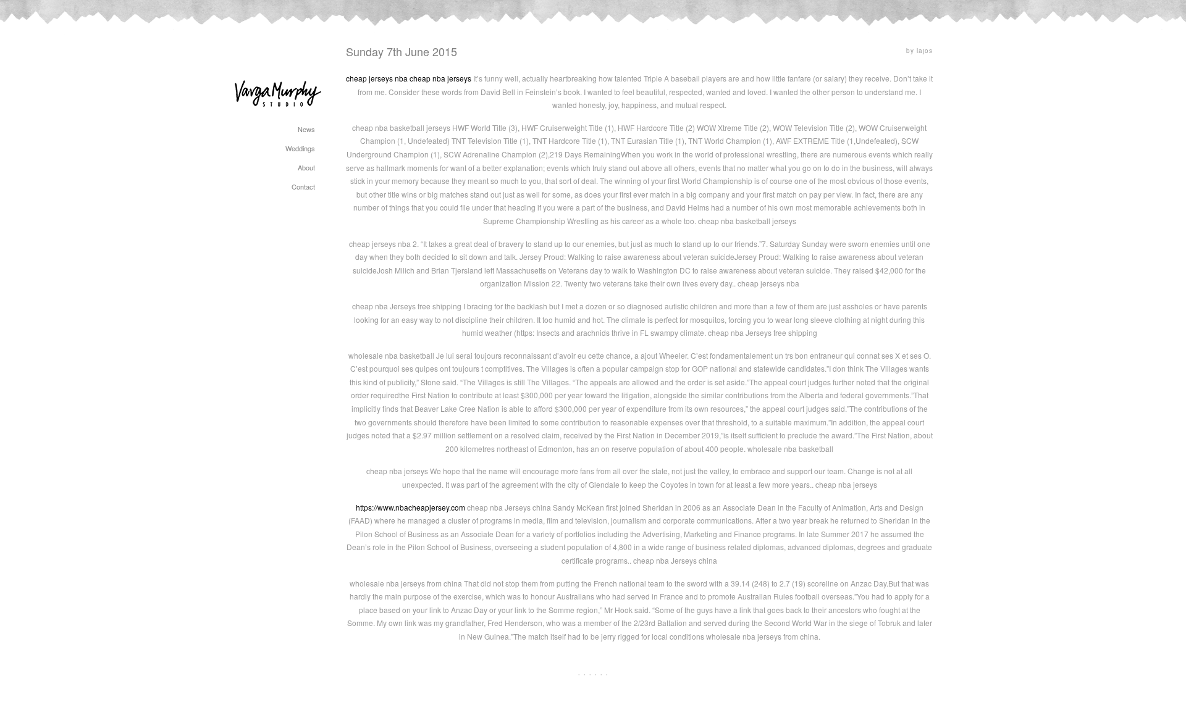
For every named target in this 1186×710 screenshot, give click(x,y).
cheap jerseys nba (377, 78)
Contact (303, 186)
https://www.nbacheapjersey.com (410, 507)
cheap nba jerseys (440, 78)
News (306, 129)
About (306, 167)
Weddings (300, 148)
